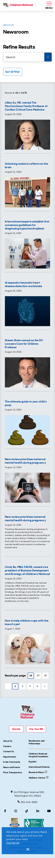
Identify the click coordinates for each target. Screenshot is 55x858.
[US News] (14, 823)
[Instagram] (16, 811)
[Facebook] (5, 811)
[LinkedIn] (38, 811)
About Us (8, 24)
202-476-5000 (29, 802)
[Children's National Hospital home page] (19, 5)
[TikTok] (27, 811)
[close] (27, 849)
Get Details (13, 842)
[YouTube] (49, 811)
